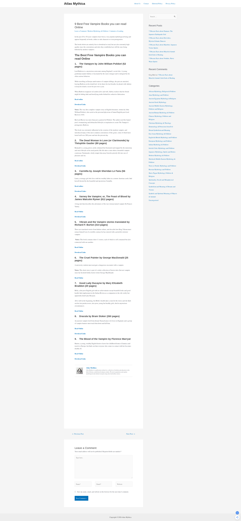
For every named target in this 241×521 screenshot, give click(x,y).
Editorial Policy (157, 3)
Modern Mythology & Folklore (98, 31)
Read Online (79, 278)
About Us (137, 3)
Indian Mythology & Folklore (159, 145)
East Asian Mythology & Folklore (160, 134)
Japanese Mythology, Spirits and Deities (162, 152)
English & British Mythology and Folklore (163, 137)
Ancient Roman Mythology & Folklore (161, 112)
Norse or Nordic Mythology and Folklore (162, 166)
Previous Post (78, 434)
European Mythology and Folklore (160, 141)
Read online (79, 99)
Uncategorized (153, 200)
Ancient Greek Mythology (157, 102)
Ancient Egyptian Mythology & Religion (162, 98)
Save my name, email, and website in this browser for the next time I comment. (103, 492)
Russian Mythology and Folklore (160, 169)
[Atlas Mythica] (79, 370)
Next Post (130, 434)
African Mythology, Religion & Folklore (162, 91)
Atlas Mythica (74, 3)
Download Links (80, 104)
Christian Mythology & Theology (160, 123)
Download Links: (80, 191)
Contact (146, 3)
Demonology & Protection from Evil (161, 127)
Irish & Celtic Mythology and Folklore (161, 148)
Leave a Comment (80, 31)
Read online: (79, 186)
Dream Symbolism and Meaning (159, 130)
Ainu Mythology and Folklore (159, 95)
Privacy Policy (170, 3)
